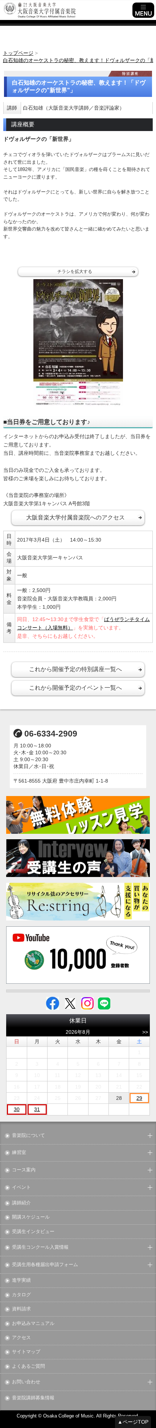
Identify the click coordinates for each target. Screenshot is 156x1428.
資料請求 (21, 1309)
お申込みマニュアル (33, 1323)
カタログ (21, 1295)
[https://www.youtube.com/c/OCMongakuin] (78, 955)
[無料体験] (78, 815)
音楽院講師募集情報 (33, 1398)
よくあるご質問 (28, 1366)
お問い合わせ (26, 1382)
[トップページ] (67, 10)
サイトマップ (26, 1352)
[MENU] (143, 10)
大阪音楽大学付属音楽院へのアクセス (75, 517)
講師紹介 (21, 1203)
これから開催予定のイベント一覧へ (75, 688)
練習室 (19, 1152)
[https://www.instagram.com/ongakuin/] (87, 1003)
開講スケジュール (31, 1217)
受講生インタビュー (33, 1231)
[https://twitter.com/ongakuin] (70, 1003)
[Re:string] (78, 902)
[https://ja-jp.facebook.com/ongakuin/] (52, 1003)
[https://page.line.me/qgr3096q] (104, 1003)
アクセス (21, 1337)
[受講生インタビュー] (78, 858)
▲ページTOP (133, 1422)
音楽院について (28, 1135)
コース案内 (24, 1170)
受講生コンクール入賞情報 (40, 1247)
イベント (21, 1187)
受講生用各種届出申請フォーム (45, 1264)
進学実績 (21, 1280)
